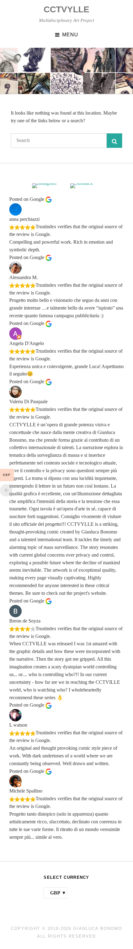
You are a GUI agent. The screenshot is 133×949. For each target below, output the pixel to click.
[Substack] (85, 185)
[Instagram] (47, 185)
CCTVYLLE (66, 9)
